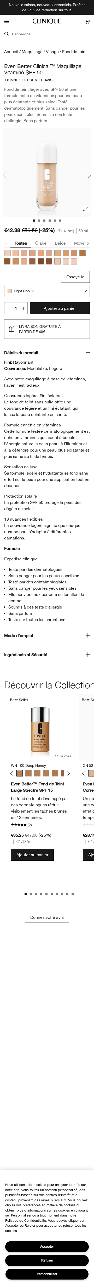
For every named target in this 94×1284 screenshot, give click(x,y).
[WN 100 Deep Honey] (19, 773)
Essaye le (75, 276)
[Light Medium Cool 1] (74, 261)
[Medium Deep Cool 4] (49, 261)
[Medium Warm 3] (16, 261)
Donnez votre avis (47, 917)
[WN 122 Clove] (64, 773)
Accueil (11, 51)
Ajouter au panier (60, 308)
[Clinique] (47, 21)
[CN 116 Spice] (46, 773)
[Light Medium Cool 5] (49, 253)
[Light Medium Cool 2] (24, 253)
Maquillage (32, 51)
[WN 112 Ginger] (28, 773)
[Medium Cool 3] (66, 253)
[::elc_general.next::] (68, 773)
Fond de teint (74, 51)
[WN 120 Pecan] (55, 773)
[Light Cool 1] (66, 261)
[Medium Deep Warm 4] (32, 261)
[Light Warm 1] (57, 261)
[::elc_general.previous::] (12, 773)
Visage (52, 51)
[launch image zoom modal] (85, 209)
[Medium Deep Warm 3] (82, 253)
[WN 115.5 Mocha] (37, 773)
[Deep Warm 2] (7, 261)
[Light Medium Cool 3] (32, 253)
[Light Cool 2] (7, 253)
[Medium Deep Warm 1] (24, 261)
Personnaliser (47, 1274)
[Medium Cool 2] (57, 253)
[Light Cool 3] (16, 253)
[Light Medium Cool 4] (41, 253)
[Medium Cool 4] (74, 253)
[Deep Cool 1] (41, 261)
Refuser (47, 1260)
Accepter (47, 1246)
